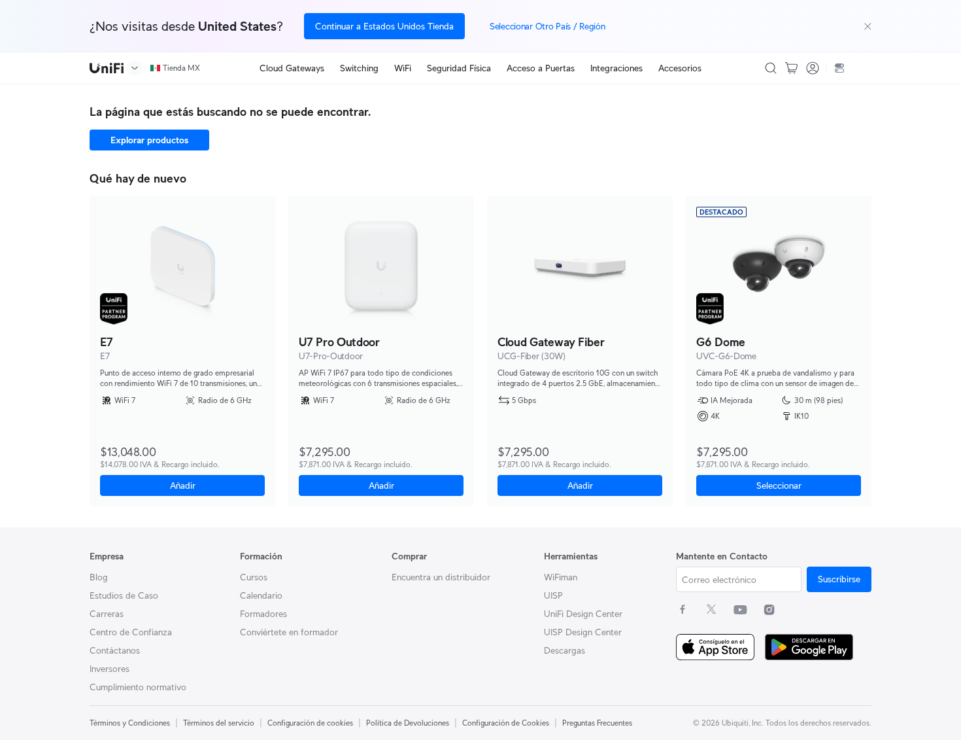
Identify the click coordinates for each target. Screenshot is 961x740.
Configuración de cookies (310, 722)
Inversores (109, 668)
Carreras (107, 613)
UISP (553, 595)
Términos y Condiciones (130, 722)
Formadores (263, 613)
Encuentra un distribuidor (441, 577)
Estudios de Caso (124, 595)
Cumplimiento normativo (138, 687)
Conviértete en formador (289, 632)
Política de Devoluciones (407, 722)
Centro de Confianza (131, 632)
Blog (99, 577)
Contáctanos (115, 650)
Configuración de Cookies (505, 722)
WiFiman (560, 577)
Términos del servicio (218, 722)
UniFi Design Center (583, 613)
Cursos (253, 577)
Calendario (261, 595)
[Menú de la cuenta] (812, 68)
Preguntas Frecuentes (597, 722)
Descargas (564, 650)
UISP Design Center (583, 632)
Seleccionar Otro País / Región (547, 26)
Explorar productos (149, 140)
